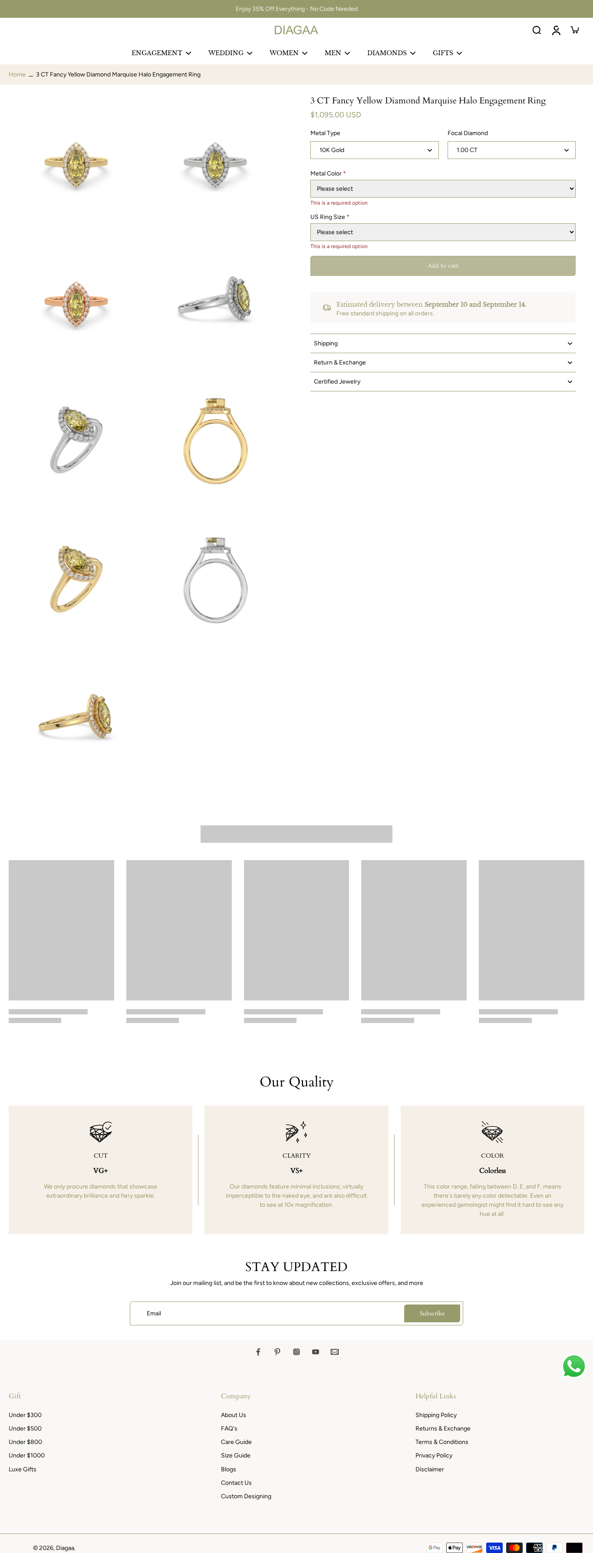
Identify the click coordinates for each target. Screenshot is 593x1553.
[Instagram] (296, 1351)
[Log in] (555, 30)
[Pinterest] (277, 1351)
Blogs (228, 1469)
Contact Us (236, 1483)
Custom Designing (246, 1496)
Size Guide (235, 1455)
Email (154, 1313)
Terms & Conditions (441, 1442)
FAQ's (229, 1428)
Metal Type (325, 133)
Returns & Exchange (443, 1428)
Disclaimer (429, 1469)
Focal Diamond (468, 133)
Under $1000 (27, 1455)
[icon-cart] (574, 30)
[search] (536, 30)
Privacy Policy (433, 1455)
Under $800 (25, 1442)
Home (17, 74)
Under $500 (25, 1428)
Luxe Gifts (22, 1469)
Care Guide (236, 1442)
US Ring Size (329, 217)
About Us (233, 1415)
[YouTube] (315, 1351)
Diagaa (65, 1548)
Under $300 (25, 1415)
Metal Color (328, 173)
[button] (443, 266)
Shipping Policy (436, 1415)
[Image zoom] (76, 162)
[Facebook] (258, 1351)
